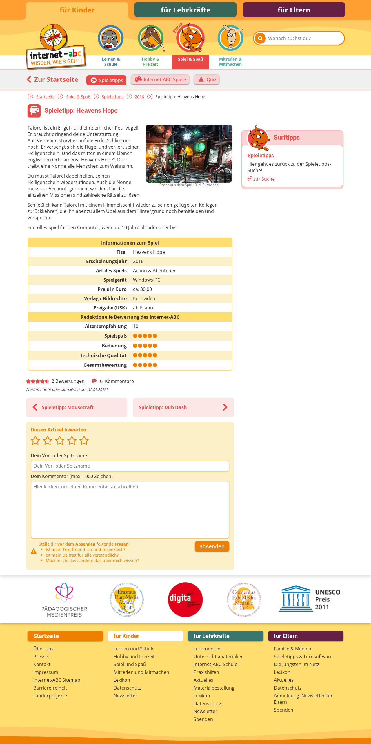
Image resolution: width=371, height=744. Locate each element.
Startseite (45, 96)
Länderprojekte (50, 695)
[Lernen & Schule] (110, 37)
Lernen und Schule (134, 648)
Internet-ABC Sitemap (56, 680)
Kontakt (41, 664)
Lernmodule (207, 648)
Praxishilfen (206, 672)
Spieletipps (112, 96)
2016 (139, 96)
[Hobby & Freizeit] (150, 37)
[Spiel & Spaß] (190, 37)
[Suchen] (260, 38)
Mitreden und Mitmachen (141, 672)
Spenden (203, 719)
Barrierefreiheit (50, 688)
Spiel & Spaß (78, 96)
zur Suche (264, 179)
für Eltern (294, 9)
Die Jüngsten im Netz (296, 664)
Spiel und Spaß (130, 664)
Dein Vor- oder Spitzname (59, 455)
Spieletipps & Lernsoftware (303, 656)
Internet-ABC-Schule (215, 664)
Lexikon (122, 680)
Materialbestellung (214, 688)
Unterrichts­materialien (219, 656)
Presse (40, 656)
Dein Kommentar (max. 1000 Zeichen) (72, 476)
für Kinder (77, 9)
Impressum (45, 672)
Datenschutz (127, 688)
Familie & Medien (292, 648)
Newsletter (125, 695)
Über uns (43, 648)
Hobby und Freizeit (134, 656)
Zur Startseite (55, 79)
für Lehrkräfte (185, 9)
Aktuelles (203, 680)
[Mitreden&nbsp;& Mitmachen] (230, 37)
